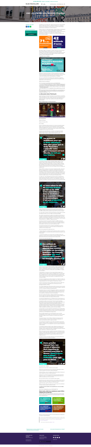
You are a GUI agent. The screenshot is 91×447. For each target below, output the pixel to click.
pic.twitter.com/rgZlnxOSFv (44, 420)
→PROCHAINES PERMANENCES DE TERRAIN (57, 429)
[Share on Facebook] (26, 26)
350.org (42, 77)
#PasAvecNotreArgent (59, 419)
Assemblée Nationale (46, 15)
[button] (64, 4)
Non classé (52, 15)
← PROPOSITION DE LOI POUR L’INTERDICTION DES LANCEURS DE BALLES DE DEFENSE (34, 429)
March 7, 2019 (52, 422)
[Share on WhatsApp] (30, 26)
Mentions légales (50, 445)
